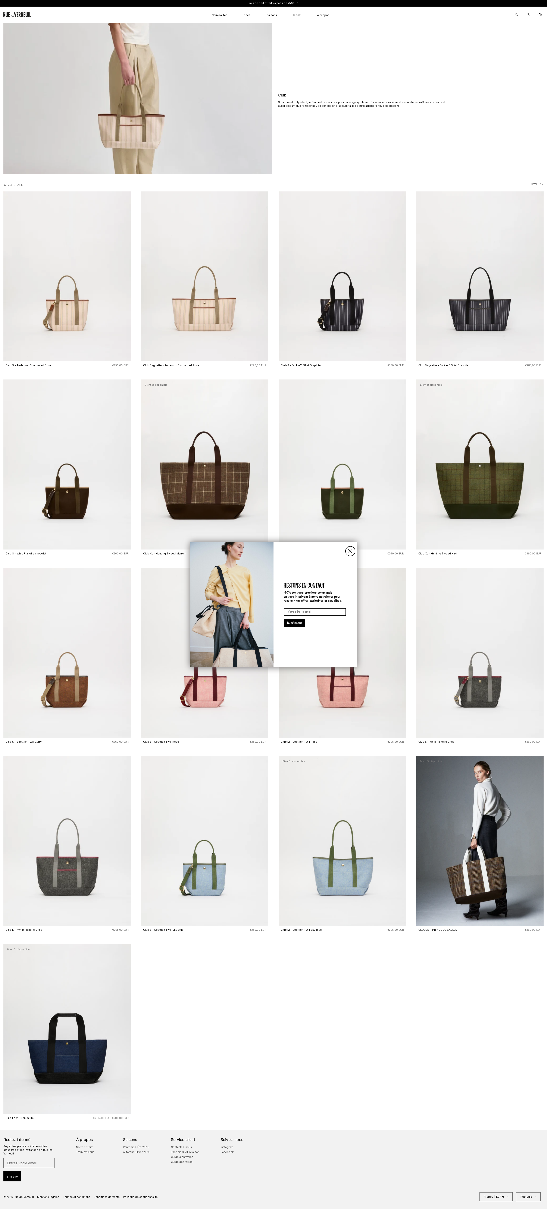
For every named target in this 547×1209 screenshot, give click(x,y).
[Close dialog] (350, 551)
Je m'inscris (294, 623)
